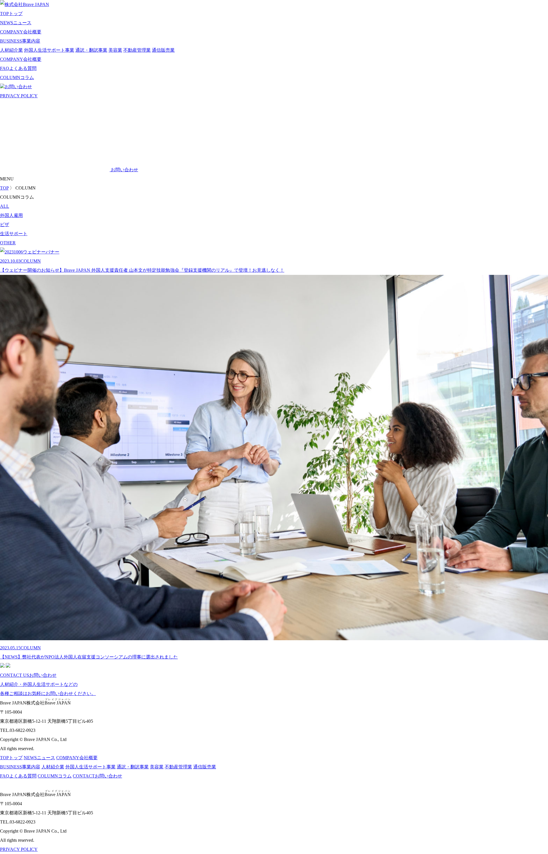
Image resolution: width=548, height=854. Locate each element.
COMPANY (20, 31)
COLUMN (17, 77)
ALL (4, 206)
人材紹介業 (11, 50)
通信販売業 (163, 50)
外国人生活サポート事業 (49, 50)
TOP (11, 13)
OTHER (8, 242)
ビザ (4, 224)
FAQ (18, 68)
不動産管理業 (137, 50)
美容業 (115, 50)
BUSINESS (20, 41)
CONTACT (97, 776)
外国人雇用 (11, 215)
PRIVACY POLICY (19, 95)
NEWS (15, 22)
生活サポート (13, 233)
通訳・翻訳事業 (91, 50)
